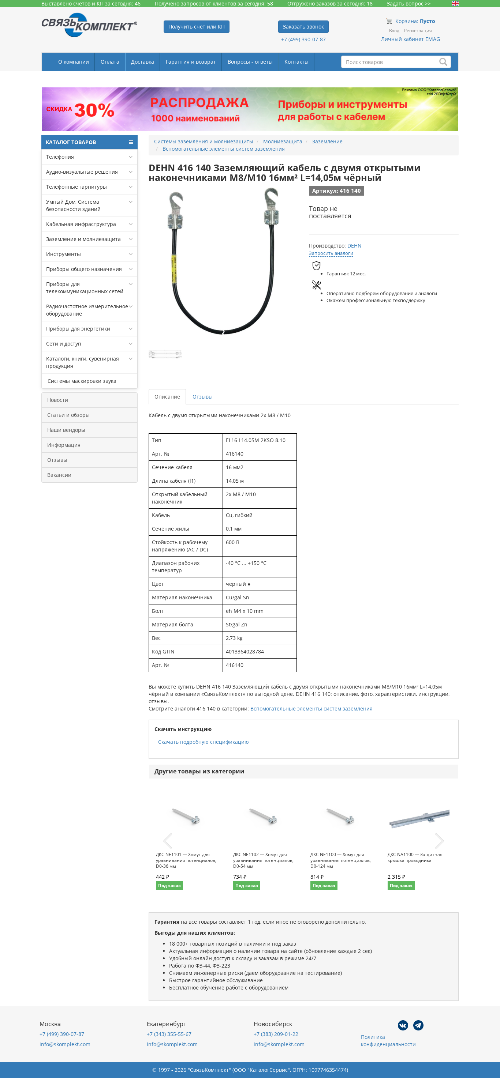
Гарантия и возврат (191, 61)
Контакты (296, 61)
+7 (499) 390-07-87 (303, 39)
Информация (64, 444)
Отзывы (57, 459)
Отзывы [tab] (203, 396)
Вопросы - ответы (250, 61)
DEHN (354, 245)
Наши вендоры (66, 429)
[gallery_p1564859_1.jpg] (165, 354)
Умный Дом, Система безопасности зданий (73, 205)
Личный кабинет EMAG (410, 38)
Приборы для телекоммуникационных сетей (84, 287)
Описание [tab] (167, 396)
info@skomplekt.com (65, 1044)
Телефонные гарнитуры (76, 186)
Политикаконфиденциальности (388, 1040)
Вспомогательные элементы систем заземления (311, 708)
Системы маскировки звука (81, 380)
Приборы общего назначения (84, 268)
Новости (57, 399)
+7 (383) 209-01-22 (276, 1033)
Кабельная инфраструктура (81, 223)
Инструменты (63, 253)
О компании (73, 61)
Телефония (60, 156)
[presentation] (167, 841)
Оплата (110, 61)
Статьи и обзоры (68, 414)
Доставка (142, 61)
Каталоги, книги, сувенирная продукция (82, 362)
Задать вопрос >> (409, 3)
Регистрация (418, 30)
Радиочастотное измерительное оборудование (87, 310)
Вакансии (59, 474)
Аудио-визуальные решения (82, 171)
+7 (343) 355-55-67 (169, 1033)
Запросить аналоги (331, 253)
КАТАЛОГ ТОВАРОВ (71, 142)
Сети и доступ (63, 343)
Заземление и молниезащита (83, 238)
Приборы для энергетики (78, 328)
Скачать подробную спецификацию (203, 741)
